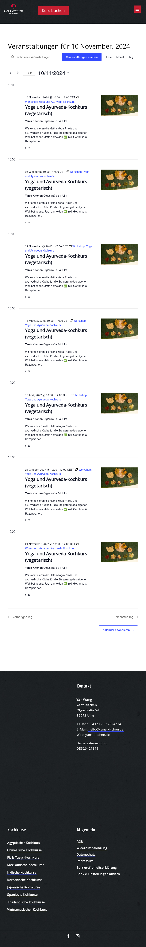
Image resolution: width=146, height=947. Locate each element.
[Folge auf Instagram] (77, 936)
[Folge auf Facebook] (68, 936)
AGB (80, 842)
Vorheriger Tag (22, 617)
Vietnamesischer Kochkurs (27, 909)
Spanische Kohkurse (22, 894)
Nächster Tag (124, 617)
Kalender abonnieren (116, 630)
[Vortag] (10, 73)
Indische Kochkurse (21, 872)
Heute (29, 72)
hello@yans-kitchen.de (105, 729)
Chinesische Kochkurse (24, 850)
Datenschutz (86, 854)
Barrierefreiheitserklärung (97, 867)
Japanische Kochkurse (23, 887)
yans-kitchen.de (97, 734)
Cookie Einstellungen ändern (98, 874)
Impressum (85, 861)
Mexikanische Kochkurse (25, 865)
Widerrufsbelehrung (92, 848)
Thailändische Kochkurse (26, 902)
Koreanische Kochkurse (24, 880)
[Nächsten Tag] (17, 73)
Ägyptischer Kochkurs (23, 843)
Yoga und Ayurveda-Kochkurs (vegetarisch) (56, 184)
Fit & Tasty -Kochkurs (23, 857)
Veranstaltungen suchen (82, 57)
